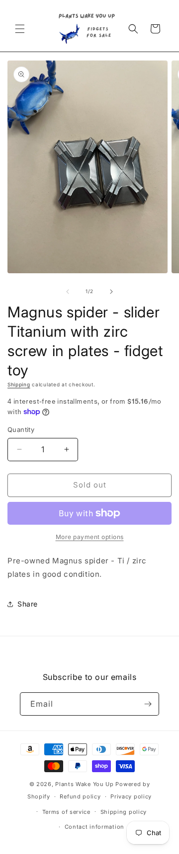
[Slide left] (68, 292)
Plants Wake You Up (84, 784)
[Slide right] (111, 292)
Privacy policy (131, 796)
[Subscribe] (148, 704)
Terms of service (66, 811)
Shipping (18, 384)
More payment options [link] (90, 537)
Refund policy (80, 796)
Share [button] (27, 604)
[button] (20, 29)
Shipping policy (123, 811)
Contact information (94, 826)
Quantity (20, 429)
